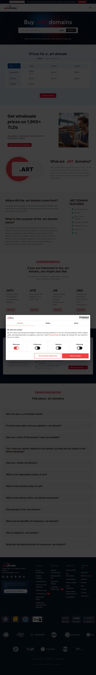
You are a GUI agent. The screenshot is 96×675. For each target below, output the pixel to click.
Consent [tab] (20, 323)
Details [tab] (48, 323)
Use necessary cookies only (48, 356)
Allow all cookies (75, 356)
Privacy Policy (54, 335)
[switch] (37, 348)
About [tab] (76, 323)
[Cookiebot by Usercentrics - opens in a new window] (80, 317)
